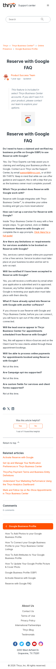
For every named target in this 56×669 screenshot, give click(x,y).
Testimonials (28, 634)
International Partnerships (28, 625)
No (35, 426)
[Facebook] (4, 408)
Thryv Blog (28, 629)
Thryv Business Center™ (23, 45)
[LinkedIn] (12, 408)
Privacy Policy (28, 620)
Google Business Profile (26, 49)
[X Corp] (8, 408)
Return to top (10, 442)
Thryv (5, 45)
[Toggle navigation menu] (48, 5)
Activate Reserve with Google (18, 457)
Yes (20, 426)
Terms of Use (28, 615)
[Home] (9, 5)
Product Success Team (23, 75)
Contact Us (28, 611)
